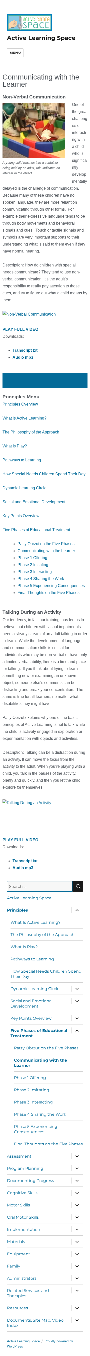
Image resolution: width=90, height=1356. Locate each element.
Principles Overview (20, 404)
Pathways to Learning (21, 460)
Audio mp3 (22, 357)
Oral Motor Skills (23, 1217)
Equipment (18, 1254)
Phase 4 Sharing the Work (41, 579)
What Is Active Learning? (35, 922)
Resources (17, 1308)
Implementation (23, 1229)
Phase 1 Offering (32, 558)
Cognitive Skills (22, 1192)
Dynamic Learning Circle (24, 488)
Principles (17, 910)
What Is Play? (14, 446)
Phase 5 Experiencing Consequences (51, 586)
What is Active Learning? (24, 418)
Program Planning (25, 1168)
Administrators (21, 1278)
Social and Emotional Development (33, 502)
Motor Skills (18, 1205)
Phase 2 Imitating (33, 565)
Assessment (19, 1156)
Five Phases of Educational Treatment (36, 530)
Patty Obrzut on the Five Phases (46, 544)
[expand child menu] (77, 910)
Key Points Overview (21, 516)
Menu (15, 53)
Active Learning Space (41, 37)
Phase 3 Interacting (35, 572)
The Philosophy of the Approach (30, 432)
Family (13, 1266)
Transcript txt (25, 350)
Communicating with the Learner (46, 551)
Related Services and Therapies (28, 1293)
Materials (16, 1241)
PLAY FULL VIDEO (20, 329)
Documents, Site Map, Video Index (35, 1323)
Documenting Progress (30, 1180)
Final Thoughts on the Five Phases (49, 593)
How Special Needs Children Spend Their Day (44, 474)
